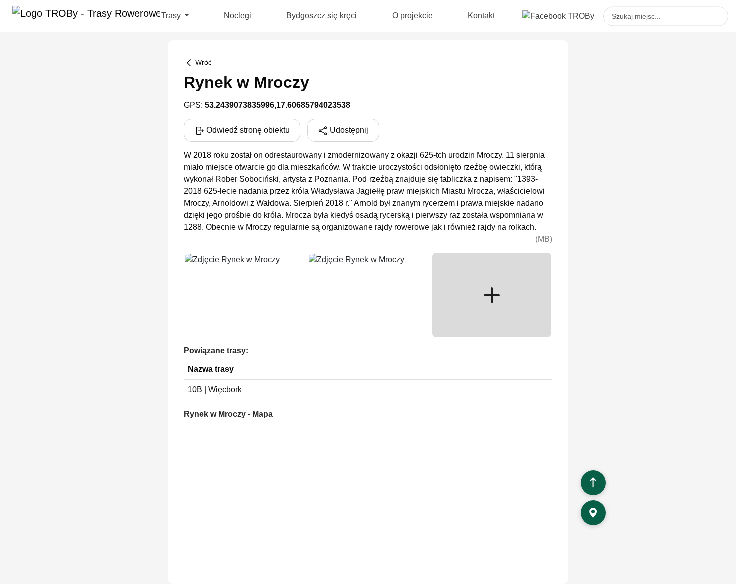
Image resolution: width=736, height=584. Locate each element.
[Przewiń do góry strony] (593, 482)
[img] (243, 295)
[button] (491, 295)
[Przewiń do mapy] (593, 512)
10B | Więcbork (215, 389)
